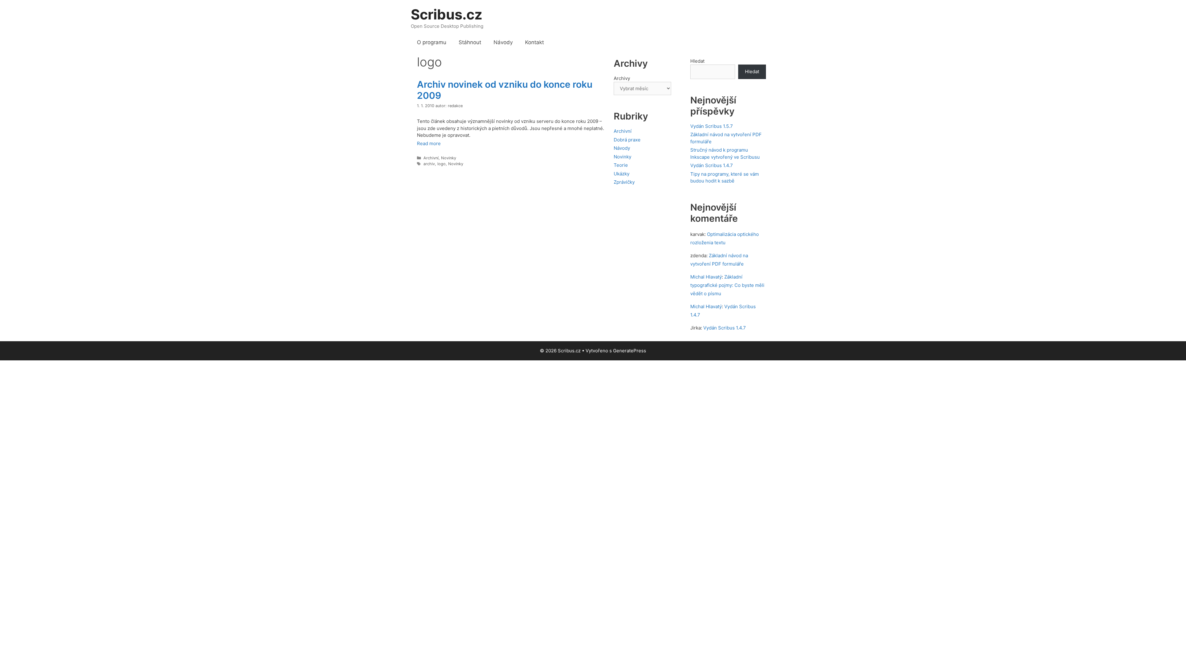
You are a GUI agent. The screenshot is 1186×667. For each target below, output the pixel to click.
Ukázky (621, 174)
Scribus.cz (446, 14)
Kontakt (534, 42)
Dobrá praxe (627, 140)
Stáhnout (470, 42)
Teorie (621, 165)
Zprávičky (624, 182)
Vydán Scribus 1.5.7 (711, 126)
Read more (429, 143)
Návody (503, 42)
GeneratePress (629, 351)
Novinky (448, 158)
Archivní (431, 158)
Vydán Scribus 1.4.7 (711, 165)
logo (441, 164)
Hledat (697, 61)
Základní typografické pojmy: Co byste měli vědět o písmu (727, 285)
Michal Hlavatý (706, 277)
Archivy (622, 78)
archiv (429, 164)
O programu (431, 42)
